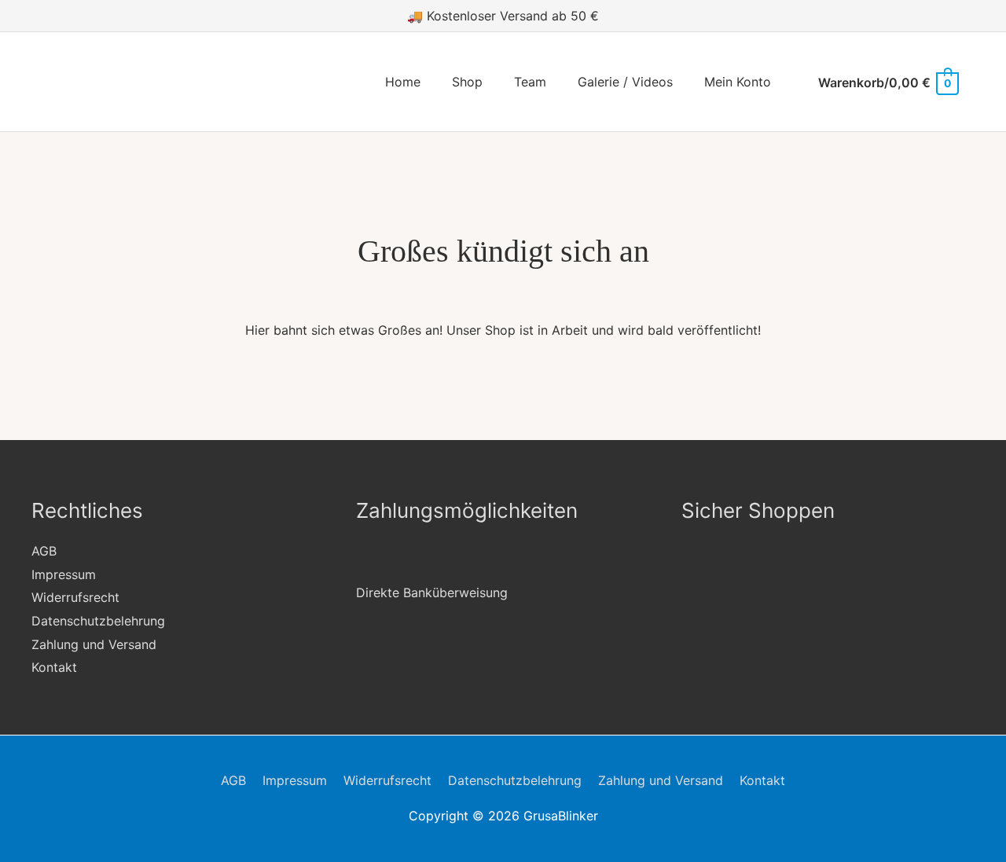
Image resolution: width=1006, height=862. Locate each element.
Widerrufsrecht (75, 597)
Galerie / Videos (625, 82)
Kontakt (54, 667)
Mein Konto (737, 82)
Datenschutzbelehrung (98, 621)
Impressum (63, 574)
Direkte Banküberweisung (432, 592)
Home (402, 82)
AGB (44, 551)
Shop (467, 82)
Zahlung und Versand (93, 644)
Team (530, 82)
